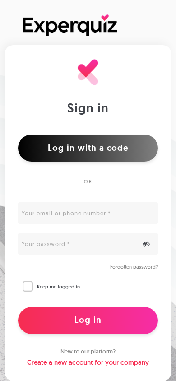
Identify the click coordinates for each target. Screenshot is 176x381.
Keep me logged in (58, 286)
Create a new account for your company (88, 362)
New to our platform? (88, 351)
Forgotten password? (134, 267)
